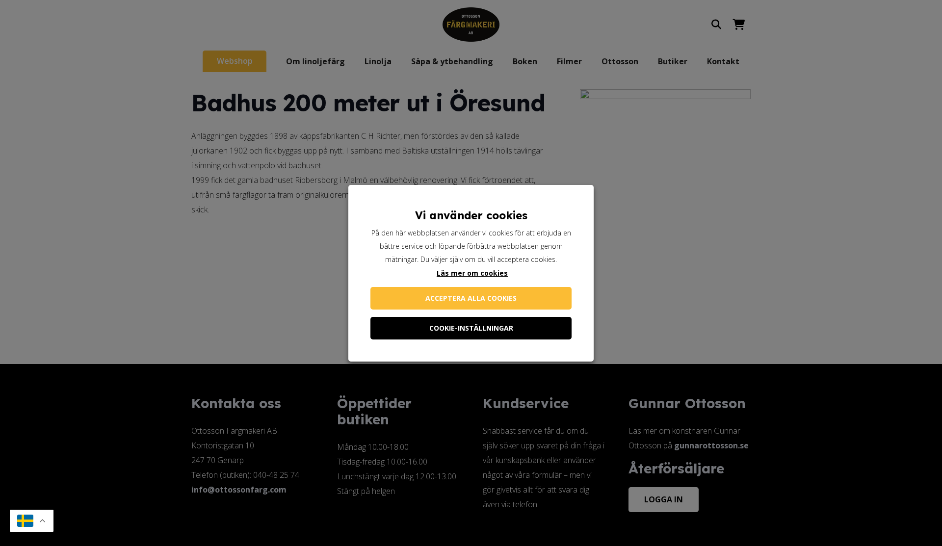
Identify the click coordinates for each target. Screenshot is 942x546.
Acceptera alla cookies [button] (471, 298)
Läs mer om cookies (472, 273)
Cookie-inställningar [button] (471, 328)
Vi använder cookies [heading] (471, 215)
